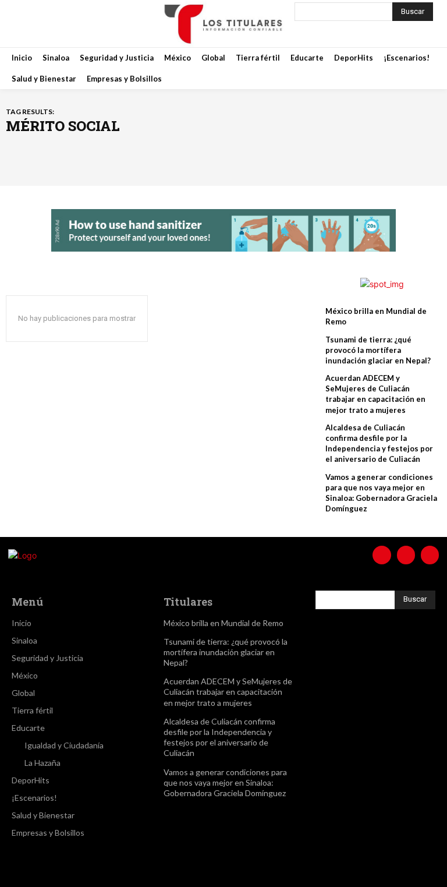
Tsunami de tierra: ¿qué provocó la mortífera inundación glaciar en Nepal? (378, 350)
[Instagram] (54, 23)
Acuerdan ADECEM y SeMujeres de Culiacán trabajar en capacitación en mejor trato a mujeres (375, 394)
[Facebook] (25, 23)
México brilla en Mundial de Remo (223, 623)
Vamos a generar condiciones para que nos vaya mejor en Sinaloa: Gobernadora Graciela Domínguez (225, 782)
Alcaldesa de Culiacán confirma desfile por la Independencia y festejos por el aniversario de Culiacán (379, 443)
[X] (83, 23)
